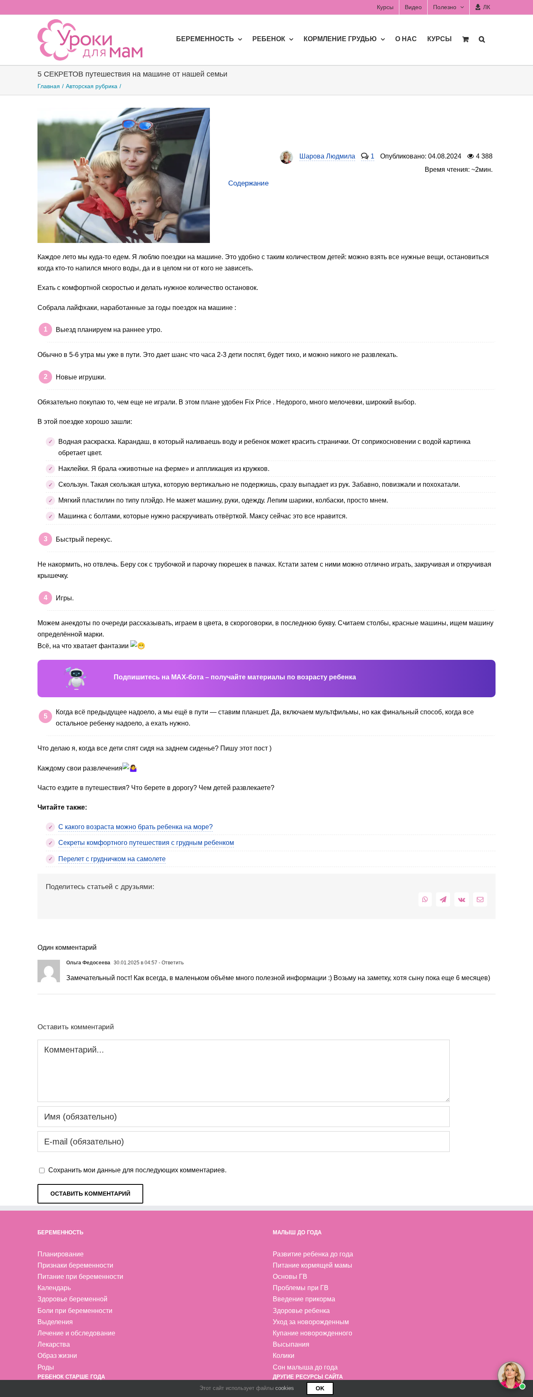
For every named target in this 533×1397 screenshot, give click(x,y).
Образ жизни (57, 1355)
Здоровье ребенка (301, 1310)
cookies (284, 1388)
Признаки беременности (75, 1265)
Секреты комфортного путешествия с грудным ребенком (146, 842)
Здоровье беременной (72, 1299)
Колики (283, 1355)
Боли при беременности (74, 1310)
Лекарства (53, 1344)
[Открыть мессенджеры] (511, 1375)
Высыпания (291, 1344)
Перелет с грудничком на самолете (112, 858)
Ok (320, 1388)
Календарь (54, 1287)
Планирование (60, 1254)
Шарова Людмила (327, 156)
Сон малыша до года (305, 1367)
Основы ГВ (290, 1276)
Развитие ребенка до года (313, 1254)
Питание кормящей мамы (312, 1265)
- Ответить (170, 963)
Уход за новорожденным (311, 1321)
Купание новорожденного (312, 1333)
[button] (482, 38)
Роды (45, 1367)
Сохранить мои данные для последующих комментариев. (137, 1170)
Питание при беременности (80, 1276)
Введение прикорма (304, 1299)
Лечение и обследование (76, 1333)
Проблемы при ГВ (301, 1287)
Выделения (55, 1321)
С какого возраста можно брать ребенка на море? (135, 826)
